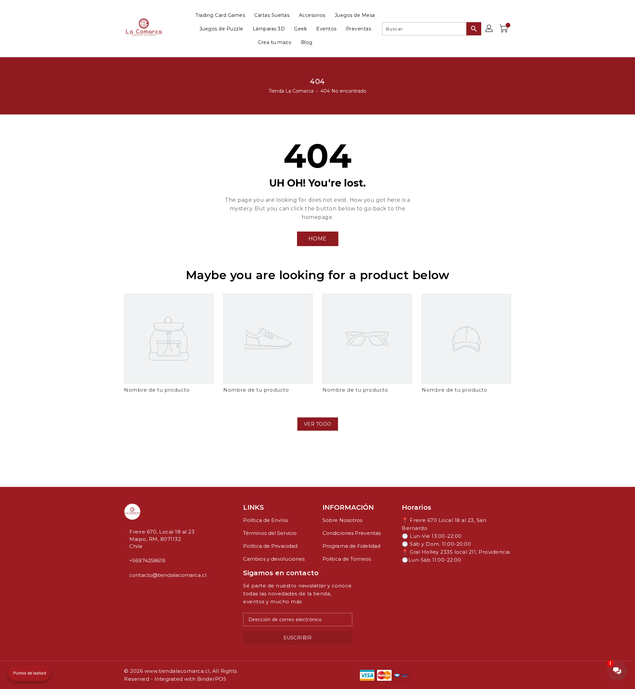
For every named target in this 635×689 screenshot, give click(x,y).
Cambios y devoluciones (274, 559)
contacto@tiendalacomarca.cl (167, 575)
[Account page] (489, 28)
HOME (318, 239)
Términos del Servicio (270, 533)
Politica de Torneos (346, 559)
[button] (29, 673)
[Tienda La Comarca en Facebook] (126, 590)
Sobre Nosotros (342, 520)
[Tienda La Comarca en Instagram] (131, 590)
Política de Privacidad (270, 546)
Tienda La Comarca (291, 91)
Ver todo (317, 424)
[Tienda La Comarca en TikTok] (147, 590)
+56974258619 (147, 560)
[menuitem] (220, 15)
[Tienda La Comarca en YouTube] (137, 590)
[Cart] (504, 28)
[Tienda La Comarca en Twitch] (142, 590)
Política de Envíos (265, 520)
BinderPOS (212, 679)
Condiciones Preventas (351, 533)
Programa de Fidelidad (351, 546)
